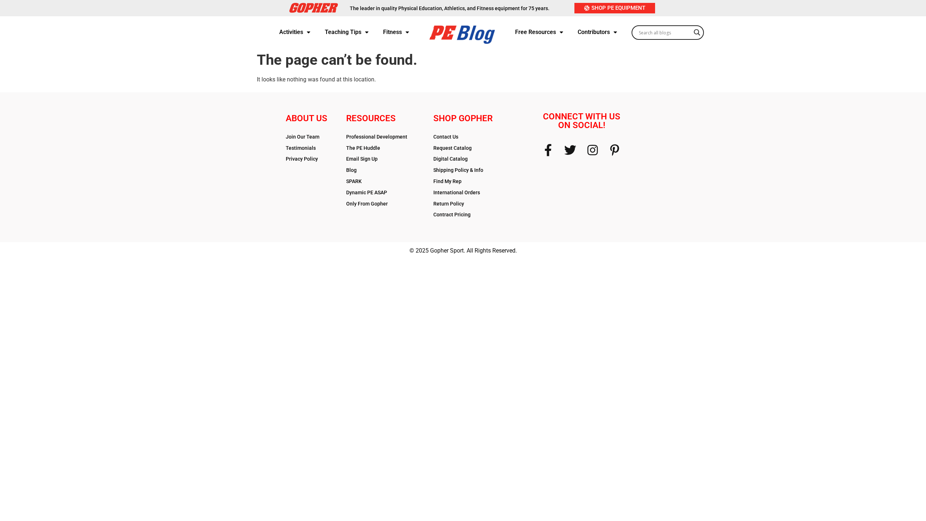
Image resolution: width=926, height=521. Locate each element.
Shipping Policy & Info (458, 170)
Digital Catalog (450, 159)
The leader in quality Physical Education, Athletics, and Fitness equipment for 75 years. (449, 8)
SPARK (354, 181)
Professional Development (376, 137)
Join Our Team (302, 137)
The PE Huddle (363, 148)
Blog (351, 170)
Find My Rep (447, 181)
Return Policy (448, 204)
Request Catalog (452, 148)
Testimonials (301, 148)
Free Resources (535, 32)
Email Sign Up (362, 159)
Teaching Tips (343, 32)
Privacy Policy (302, 159)
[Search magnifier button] (697, 30)
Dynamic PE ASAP (366, 192)
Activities (291, 32)
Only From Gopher (367, 204)
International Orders (456, 192)
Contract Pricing (452, 214)
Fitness (392, 32)
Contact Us (445, 137)
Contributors (594, 32)
